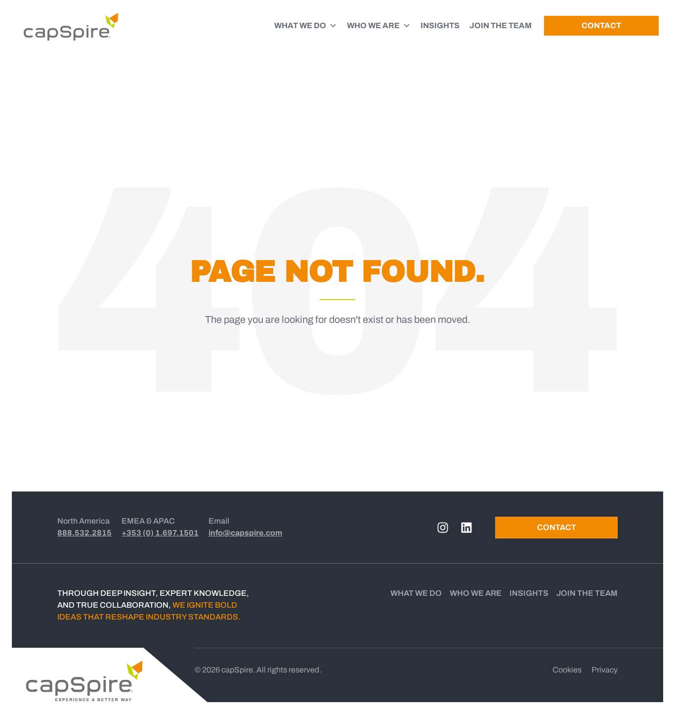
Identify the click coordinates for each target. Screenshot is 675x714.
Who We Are (476, 593)
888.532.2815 (84, 533)
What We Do (416, 593)
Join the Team (587, 593)
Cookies (567, 670)
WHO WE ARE (373, 25)
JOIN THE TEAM (500, 25)
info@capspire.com (245, 533)
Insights (528, 593)
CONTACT (601, 25)
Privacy (604, 670)
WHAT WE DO (300, 25)
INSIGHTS (440, 25)
